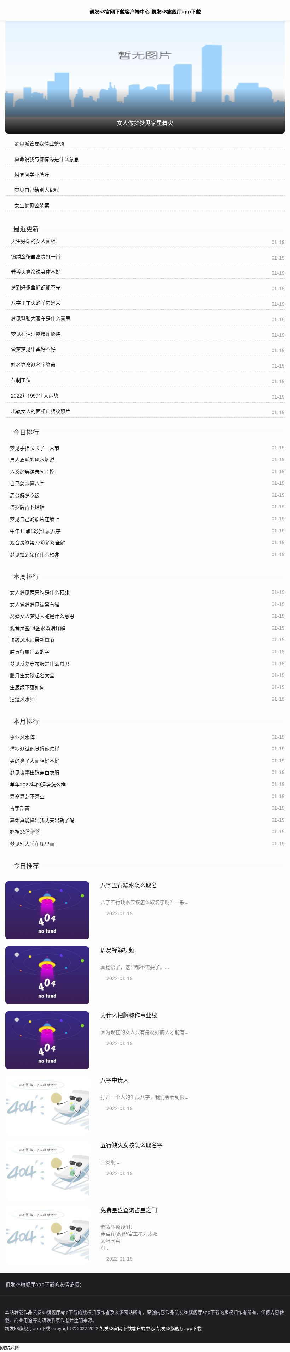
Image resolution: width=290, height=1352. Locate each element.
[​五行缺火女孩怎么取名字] (47, 1197)
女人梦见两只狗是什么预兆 (39, 592)
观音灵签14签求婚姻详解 (37, 628)
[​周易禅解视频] (47, 1002)
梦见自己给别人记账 (36, 189)
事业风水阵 (22, 737)
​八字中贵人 (114, 1080)
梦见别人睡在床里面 (32, 843)
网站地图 (10, 1347)
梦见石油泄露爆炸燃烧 (35, 333)
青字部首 (20, 808)
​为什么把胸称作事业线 (128, 1015)
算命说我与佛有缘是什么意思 (46, 159)
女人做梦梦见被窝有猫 (34, 604)
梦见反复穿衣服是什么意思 (39, 663)
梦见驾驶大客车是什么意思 (40, 318)
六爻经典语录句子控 (32, 471)
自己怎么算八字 (27, 483)
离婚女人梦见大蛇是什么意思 (42, 616)
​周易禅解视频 (117, 950)
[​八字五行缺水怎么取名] (47, 937)
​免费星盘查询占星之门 (128, 1210)
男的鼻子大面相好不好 (34, 760)
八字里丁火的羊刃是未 (35, 302)
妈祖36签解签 (25, 831)
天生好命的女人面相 (33, 240)
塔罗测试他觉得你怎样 (34, 748)
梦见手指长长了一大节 (34, 448)
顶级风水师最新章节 (32, 639)
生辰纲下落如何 (27, 687)
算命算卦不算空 (27, 796)
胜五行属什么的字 (30, 651)
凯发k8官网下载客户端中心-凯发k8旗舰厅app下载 (150, 1329)
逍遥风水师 (22, 699)
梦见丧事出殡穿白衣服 (34, 772)
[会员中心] (263, 11)
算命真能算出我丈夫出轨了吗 (42, 820)
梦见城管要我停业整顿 (39, 143)
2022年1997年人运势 (34, 395)
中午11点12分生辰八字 (35, 531)
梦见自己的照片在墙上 (34, 519)
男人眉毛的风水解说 (32, 459)
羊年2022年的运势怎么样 (38, 784)
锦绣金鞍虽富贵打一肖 (35, 256)
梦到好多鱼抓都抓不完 (35, 287)
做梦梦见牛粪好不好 (33, 348)
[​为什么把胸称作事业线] (47, 1067)
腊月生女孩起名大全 (32, 675)
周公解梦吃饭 (25, 495)
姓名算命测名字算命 (33, 364)
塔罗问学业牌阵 (31, 174)
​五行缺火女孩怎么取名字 (131, 1145)
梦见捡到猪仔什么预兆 (34, 554)
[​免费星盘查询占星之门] (47, 1262)
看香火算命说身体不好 (35, 271)
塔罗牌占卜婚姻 (27, 507)
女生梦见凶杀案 (31, 205)
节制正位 (21, 379)
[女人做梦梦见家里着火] (145, 61)
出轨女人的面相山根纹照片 (40, 411)
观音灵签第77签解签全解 (37, 542)
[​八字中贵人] (47, 1132)
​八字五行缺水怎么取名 (128, 885)
